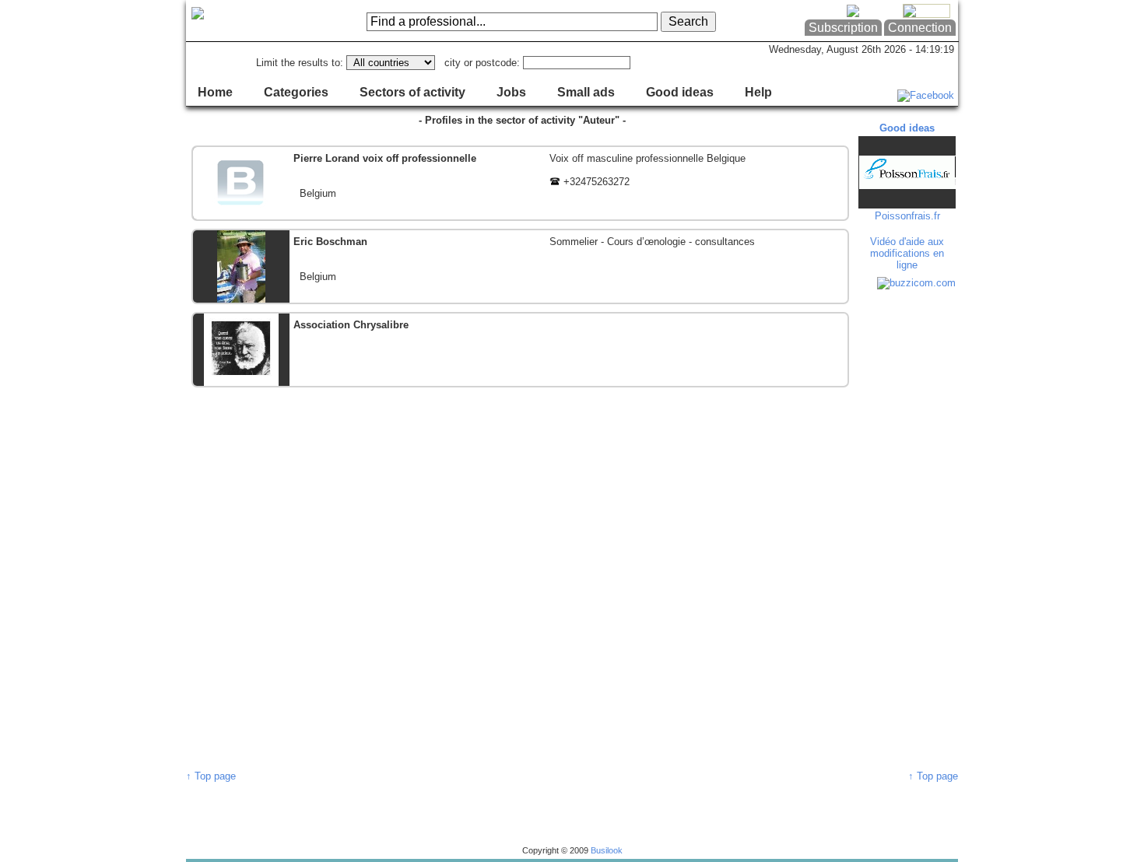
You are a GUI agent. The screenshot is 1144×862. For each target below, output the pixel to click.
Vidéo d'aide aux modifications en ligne (907, 253)
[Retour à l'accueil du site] (248, 21)
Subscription (843, 27)
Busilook (607, 850)
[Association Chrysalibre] (520, 350)
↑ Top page (211, 776)
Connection (920, 27)
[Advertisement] (909, 529)
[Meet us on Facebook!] (925, 95)
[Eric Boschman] (520, 266)
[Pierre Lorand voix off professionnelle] (520, 183)
